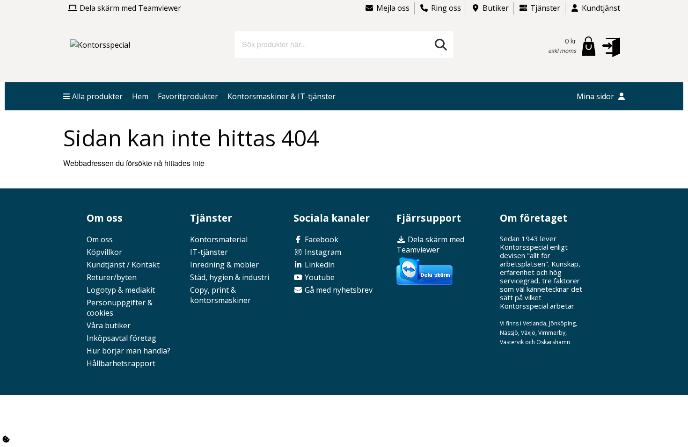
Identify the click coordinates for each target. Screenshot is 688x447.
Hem (140, 96)
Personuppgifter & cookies (120, 307)
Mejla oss (393, 8)
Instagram (322, 252)
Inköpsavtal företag (121, 338)
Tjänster (545, 8)
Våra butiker (109, 325)
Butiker (496, 8)
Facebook (320, 239)
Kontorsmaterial (219, 239)
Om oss (100, 239)
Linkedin (319, 265)
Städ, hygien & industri (229, 277)
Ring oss (446, 8)
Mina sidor (596, 96)
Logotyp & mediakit (121, 290)
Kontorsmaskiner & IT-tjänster (281, 96)
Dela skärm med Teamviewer (130, 8)
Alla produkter (97, 96)
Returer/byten (112, 277)
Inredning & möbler (224, 265)
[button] (611, 47)
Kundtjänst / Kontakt (123, 265)
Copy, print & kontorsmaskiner (220, 295)
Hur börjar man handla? (128, 351)
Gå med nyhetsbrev (338, 290)
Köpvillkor (104, 252)
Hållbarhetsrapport (121, 363)
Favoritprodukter (188, 96)
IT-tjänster (209, 252)
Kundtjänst (601, 8)
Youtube (319, 277)
